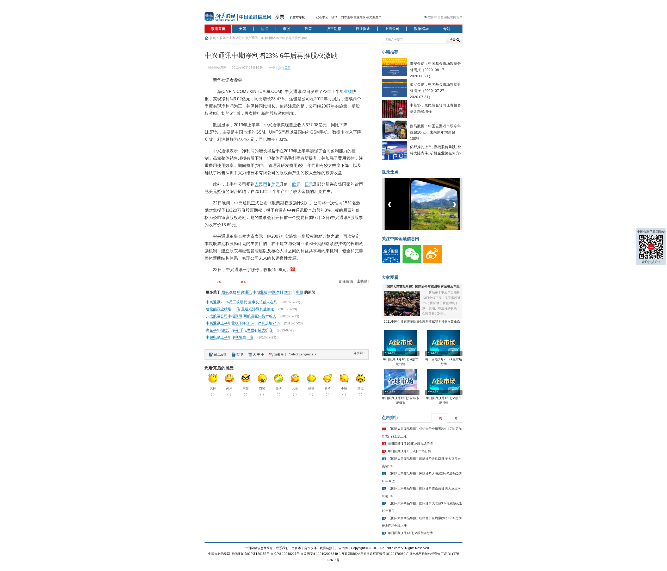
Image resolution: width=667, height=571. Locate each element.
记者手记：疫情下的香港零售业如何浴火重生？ (348, 17)
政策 (308, 29)
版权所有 (237, 554)
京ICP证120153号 (257, 554)
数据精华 (421, 29)
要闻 (242, 29)
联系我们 (282, 548)
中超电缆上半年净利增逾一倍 (229, 337)
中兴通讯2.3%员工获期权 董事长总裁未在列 (241, 302)
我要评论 (280, 354)
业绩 (348, 91)
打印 (240, 354)
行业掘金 (363, 29)
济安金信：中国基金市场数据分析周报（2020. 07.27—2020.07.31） (435, 90)
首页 (213, 38)
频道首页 (218, 29)
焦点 (264, 29)
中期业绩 (260, 292)
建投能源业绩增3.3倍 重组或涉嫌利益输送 (240, 309)
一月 (455, 418)
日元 (309, 184)
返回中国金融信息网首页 (445, 17)
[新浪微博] (433, 262)
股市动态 (333, 29)
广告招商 (341, 548)
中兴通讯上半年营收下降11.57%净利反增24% (243, 323)
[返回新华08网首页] (293, 269)
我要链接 (326, 548)
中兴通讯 (244, 292)
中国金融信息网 (219, 554)
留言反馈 (220, 354)
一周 (439, 418)
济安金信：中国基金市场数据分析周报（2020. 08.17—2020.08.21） (435, 69)
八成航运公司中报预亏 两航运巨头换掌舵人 (241, 316)
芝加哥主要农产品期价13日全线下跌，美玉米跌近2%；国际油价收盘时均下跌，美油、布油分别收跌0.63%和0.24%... (441, 303)
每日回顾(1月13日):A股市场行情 (410, 533)
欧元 (296, 184)
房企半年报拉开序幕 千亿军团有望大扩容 (239, 330)
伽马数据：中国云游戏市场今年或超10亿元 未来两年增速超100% (435, 132)
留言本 (296, 548)
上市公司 (392, 29)
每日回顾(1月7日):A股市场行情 (409, 451)
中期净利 (275, 292)
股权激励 (228, 292)
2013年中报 (293, 292)
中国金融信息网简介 (259, 548)
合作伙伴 (310, 548)
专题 (446, 29)
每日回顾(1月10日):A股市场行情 (410, 443)
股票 (279, 17)
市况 (286, 29)
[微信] (413, 262)
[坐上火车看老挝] (431, 229)
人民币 (261, 184)
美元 (275, 184)
